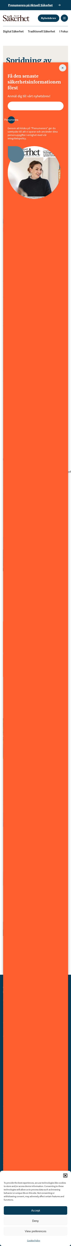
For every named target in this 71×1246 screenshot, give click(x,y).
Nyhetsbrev (48, 18)
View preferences (35, 1231)
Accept (35, 1210)
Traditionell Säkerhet (41, 31)
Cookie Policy (33, 1240)
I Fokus (64, 31)
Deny (35, 1220)
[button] (65, 1175)
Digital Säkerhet (13, 31)
